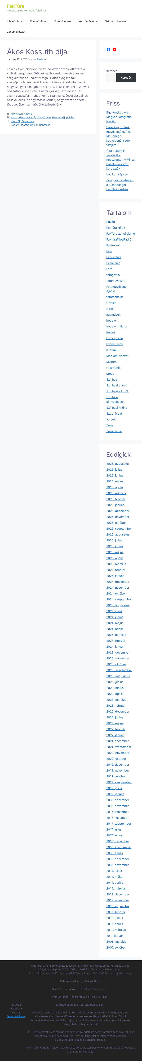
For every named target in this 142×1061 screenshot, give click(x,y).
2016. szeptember (118, 847)
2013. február (115, 912)
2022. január (115, 735)
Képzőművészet (88, 21)
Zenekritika (114, 431)
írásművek (113, 314)
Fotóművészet (63, 21)
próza (110, 373)
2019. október (116, 776)
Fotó (109, 269)
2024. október (116, 593)
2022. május (114, 723)
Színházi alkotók (117, 391)
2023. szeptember (119, 670)
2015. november (117, 865)
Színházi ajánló (116, 385)
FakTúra (15, 6)
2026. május (114, 481)
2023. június (114, 682)
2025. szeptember (119, 528)
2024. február (115, 640)
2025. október (116, 522)
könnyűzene (25, 113)
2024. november (117, 587)
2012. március (116, 930)
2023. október (116, 664)
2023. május (115, 688)
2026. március (116, 493)
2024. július (114, 611)
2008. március (116, 941)
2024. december (117, 581)
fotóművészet (115, 281)
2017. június (114, 835)
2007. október (116, 947)
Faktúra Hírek (115, 227)
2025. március (116, 564)
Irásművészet (15, 21)
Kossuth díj (58, 117)
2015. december (117, 859)
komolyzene (114, 338)
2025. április (114, 558)
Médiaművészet (117, 356)
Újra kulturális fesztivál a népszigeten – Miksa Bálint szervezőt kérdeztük (120, 159)
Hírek (14, 113)
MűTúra (111, 362)
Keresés (111, 71)
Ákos (14, 117)
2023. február (116, 705)
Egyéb (110, 222)
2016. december (117, 841)
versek (111, 419)
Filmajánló (113, 263)
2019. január (115, 794)
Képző (110, 332)
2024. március (116, 635)
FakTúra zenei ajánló (120, 233)
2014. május (114, 876)
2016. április (114, 853)
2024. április (114, 629)
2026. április (114, 487)
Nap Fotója (113, 367)
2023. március (116, 699)
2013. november (117, 900)
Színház (111, 379)
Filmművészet (38, 21)
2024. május (114, 623)
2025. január (115, 576)
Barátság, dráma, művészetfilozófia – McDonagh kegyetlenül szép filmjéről (119, 136)
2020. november (117, 753)
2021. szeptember (118, 747)
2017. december (117, 812)
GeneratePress (16, 1016)
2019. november (117, 770)
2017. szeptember (118, 823)
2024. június (114, 617)
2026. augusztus (118, 463)
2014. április (114, 882)
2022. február (115, 729)
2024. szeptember (119, 599)
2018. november (117, 806)
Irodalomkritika (116, 326)
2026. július (114, 469)
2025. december (117, 511)
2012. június (114, 918)
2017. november (117, 817)
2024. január (115, 646)
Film (109, 251)
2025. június (114, 546)
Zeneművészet (16, 31)
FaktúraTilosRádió (118, 239)
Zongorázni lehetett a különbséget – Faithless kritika (120, 185)
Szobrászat (114, 413)
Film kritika (113, 257)
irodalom (112, 320)
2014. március (116, 888)
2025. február (115, 570)
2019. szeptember (119, 782)
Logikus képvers (117, 174)
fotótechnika (115, 297)
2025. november (117, 517)
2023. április (114, 694)
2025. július (114, 540)
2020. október (116, 758)
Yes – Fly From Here (22, 121)
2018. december (117, 800)
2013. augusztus (117, 906)
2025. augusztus (118, 534)
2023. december (118, 652)
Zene (109, 425)
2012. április (114, 924)
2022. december (117, 711)
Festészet (113, 245)
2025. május (114, 552)
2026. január (115, 505)
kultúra (111, 350)
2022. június (114, 717)
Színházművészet (116, 21)
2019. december (117, 764)
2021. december (117, 741)
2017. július (114, 829)
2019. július (114, 788)
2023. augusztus (118, 676)
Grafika (111, 303)
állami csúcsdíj (26, 117)
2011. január (114, 935)
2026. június (114, 475)
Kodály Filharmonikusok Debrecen (30, 124)
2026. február (115, 499)
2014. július (114, 871)
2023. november (117, 658)
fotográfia (113, 275)
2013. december (117, 894)
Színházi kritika (116, 407)
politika (70, 117)
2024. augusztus (118, 605)
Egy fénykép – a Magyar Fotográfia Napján (119, 117)
